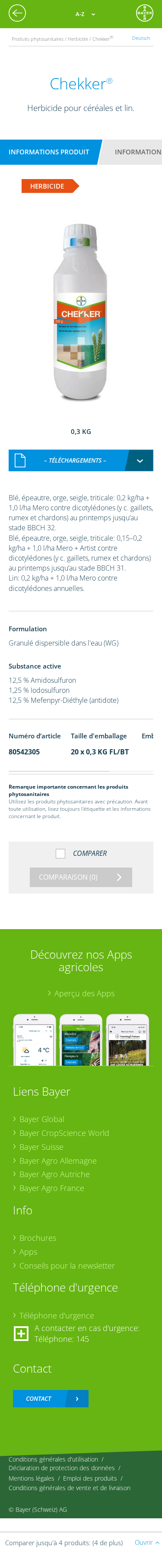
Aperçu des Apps (84, 993)
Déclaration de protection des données (62, 1468)
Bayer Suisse (41, 1147)
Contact (38, 1398)
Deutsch (141, 38)
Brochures (37, 1238)
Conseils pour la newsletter (67, 1265)
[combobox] (81, 460)
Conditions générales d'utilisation (53, 1459)
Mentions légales (31, 1478)
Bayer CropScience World (64, 1133)
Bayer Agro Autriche (54, 1174)
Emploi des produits (90, 1478)
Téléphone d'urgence (56, 1315)
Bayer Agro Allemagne (58, 1160)
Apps (28, 1251)
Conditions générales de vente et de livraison (69, 1488)
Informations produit (49, 151)
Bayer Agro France (51, 1188)
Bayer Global (41, 1119)
